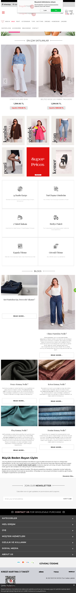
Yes (56, 10)
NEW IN (7, 21)
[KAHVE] (16, 89)
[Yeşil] (56, 89)
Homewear (55, 21)
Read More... (19, 316)
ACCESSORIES (16, 28)
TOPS (33, 21)
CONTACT (35, 28)
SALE (13, 21)
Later (45, 10)
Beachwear (26, 28)
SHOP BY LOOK (6, 28)
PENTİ (18, 21)
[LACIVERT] (18, 89)
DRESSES (47, 21)
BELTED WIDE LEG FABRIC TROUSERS (18, 99)
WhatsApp (7, 4)
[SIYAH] (20, 89)
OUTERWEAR (25, 21)
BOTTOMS (40, 21)
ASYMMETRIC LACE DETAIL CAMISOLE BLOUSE (56, 100)
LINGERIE (64, 21)
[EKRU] (55, 89)
